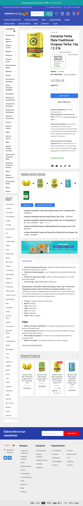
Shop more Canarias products (32, 345)
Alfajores (9, 55)
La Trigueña (9, 270)
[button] (10, 445)
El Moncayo (9, 287)
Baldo (7, 395)
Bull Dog (8, 399)
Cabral (8, 245)
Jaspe (8, 337)
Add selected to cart (44, 205)
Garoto (8, 374)
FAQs (36, 24)
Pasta (8, 132)
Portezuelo (9, 212)
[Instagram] (10, 458)
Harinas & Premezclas (10, 117)
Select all (27, 205)
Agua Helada (10, 274)
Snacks (8, 75)
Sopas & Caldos (8, 127)
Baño (7, 142)
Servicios (45, 24)
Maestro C (9, 362)
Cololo (8, 311)
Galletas (9, 71)
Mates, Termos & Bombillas (9, 87)
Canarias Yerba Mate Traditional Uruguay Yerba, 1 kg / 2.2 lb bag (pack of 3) (57, 379)
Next (77, 356)
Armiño (8, 322)
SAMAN (8, 366)
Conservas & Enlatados (10, 105)
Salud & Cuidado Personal (9, 148)
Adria (7, 249)
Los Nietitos (10, 204)
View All (8, 415)
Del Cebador (10, 349)
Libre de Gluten (8, 137)
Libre (7, 358)
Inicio (44, 20)
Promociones (10, 35)
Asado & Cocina (9, 46)
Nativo (8, 258)
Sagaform (9, 278)
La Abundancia (10, 341)
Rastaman (9, 391)
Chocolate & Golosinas (10, 80)
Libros (8, 171)
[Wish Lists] (58, 13)
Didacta (8, 407)
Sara (7, 303)
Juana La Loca (10, 295)
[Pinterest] (69, 166)
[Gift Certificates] (63, 13)
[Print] (61, 166)
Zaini (7, 378)
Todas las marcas (31, 20)
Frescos (8, 122)
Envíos (67, 20)
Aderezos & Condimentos (10, 99)
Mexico (8, 191)
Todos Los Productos (12, 20)
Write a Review (73, 54)
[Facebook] (52, 166)
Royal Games (10, 299)
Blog (55, 24)
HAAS (7, 382)
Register (77, 7)
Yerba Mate (10, 94)
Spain (8, 187)
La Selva (8, 208)
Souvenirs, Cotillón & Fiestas (9, 165)
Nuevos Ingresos (9, 40)
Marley (8, 345)
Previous (73, 356)
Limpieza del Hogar (10, 182)
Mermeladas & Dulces (11, 66)
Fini (7, 233)
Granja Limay (10, 291)
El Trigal (8, 225)
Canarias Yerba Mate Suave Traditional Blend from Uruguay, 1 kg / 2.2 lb (72, 380)
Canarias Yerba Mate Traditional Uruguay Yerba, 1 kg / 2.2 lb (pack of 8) (27, 379)
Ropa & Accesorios (10, 176)
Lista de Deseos (24, 24)
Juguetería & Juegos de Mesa (10, 157)
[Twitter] (65, 166)
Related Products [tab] (30, 355)
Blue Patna (9, 262)
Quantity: (55, 85)
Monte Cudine (10, 229)
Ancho (8, 370)
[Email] (57, 166)
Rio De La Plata (9, 317)
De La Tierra (10, 403)
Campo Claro (10, 254)
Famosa (8, 266)
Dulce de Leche (9, 60)
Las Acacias (10, 326)
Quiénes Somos (55, 20)
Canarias (8, 237)
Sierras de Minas (9, 331)
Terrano (8, 221)
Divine (8, 411)
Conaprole (9, 307)
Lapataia (9, 386)
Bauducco (9, 283)
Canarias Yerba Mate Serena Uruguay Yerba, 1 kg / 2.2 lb (42, 378)
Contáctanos (9, 24)
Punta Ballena (10, 216)
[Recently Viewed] (69, 13)
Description (27, 261)
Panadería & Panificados (10, 111)
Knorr (7, 353)
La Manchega (10, 241)
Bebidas (8, 51)
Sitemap (24, 492)
